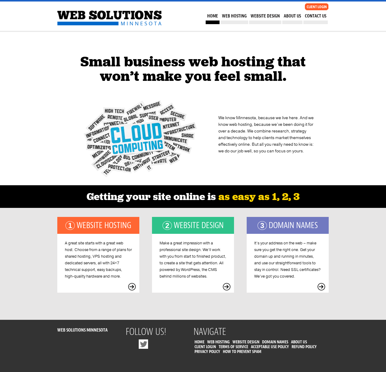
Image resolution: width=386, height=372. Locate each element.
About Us (292, 16)
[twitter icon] (143, 345)
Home (212, 16)
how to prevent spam (242, 351)
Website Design (265, 16)
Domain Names (275, 342)
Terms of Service (233, 346)
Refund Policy (304, 346)
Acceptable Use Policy (270, 346)
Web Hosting (234, 16)
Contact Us (315, 16)
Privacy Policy (207, 351)
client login (317, 7)
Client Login (205, 346)
